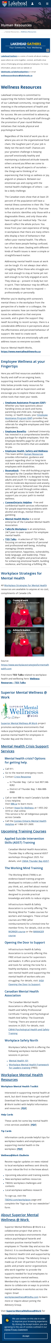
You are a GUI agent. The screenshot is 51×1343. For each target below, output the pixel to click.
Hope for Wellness (24, 807)
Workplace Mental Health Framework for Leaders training (29, 1066)
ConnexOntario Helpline (18, 502)
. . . (2, 32)
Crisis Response (22, 776)
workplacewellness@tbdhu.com (21, 1297)
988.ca (14, 803)
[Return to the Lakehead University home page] (14, 3)
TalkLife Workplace (16, 528)
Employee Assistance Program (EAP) (25, 402)
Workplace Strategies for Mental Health (25, 585)
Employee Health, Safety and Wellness (26, 450)
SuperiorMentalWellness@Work (23, 1310)
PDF (24, 1108)
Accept (26, 1336)
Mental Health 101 (18, 1060)
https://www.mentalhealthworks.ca (21, 351)
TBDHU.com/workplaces (18, 1199)
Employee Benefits (15, 431)
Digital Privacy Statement (16, 1329)
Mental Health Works (17, 518)
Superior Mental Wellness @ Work (19, 723)
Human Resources (12, 32)
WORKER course (16, 931)
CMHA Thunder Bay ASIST (35, 861)
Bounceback (12, 470)
